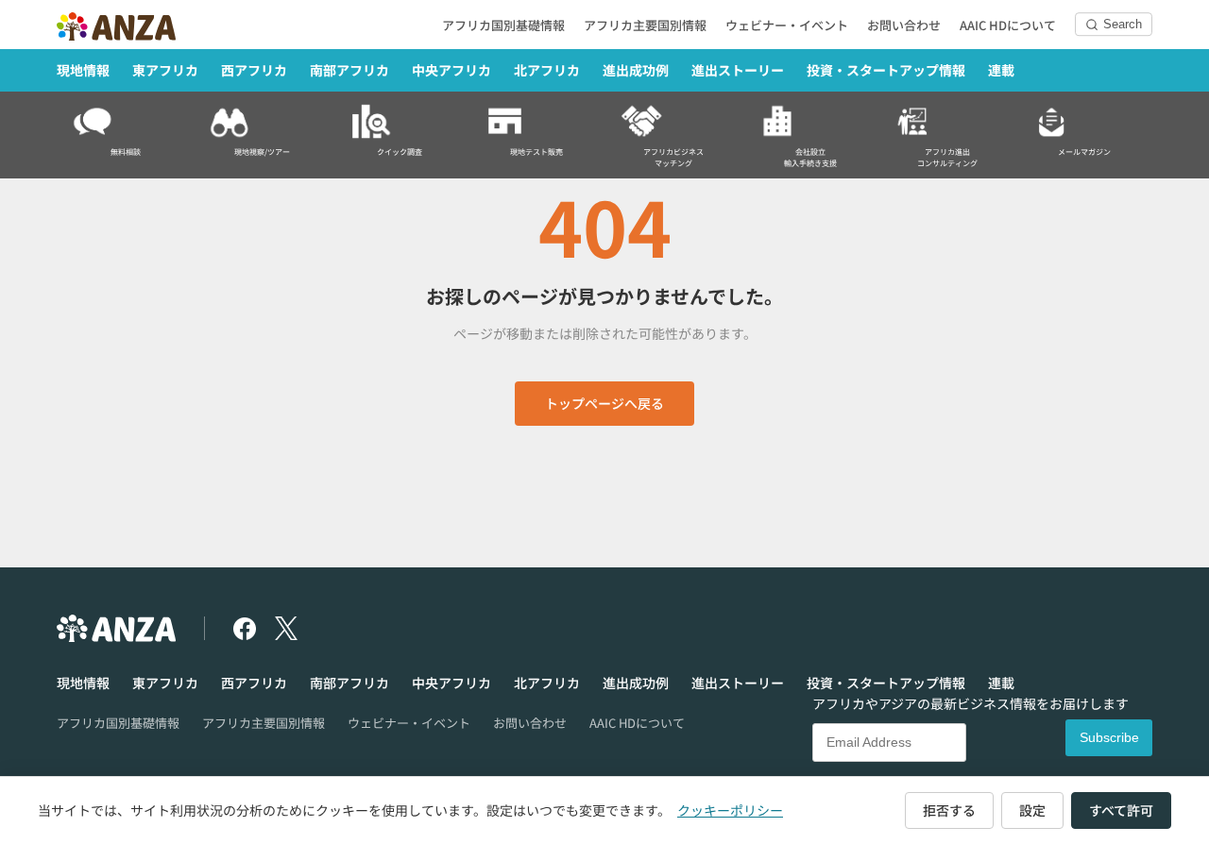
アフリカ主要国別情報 (645, 25)
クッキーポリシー (730, 810)
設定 (1032, 810)
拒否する (949, 810)
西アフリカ (254, 69)
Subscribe (1109, 737)
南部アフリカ (349, 69)
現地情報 (83, 69)
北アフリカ (547, 69)
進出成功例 (636, 69)
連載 (1001, 69)
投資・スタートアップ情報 (886, 69)
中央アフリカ (451, 69)
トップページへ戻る (604, 403)
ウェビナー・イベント (786, 25)
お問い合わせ (904, 25)
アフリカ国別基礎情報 (503, 25)
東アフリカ (165, 69)
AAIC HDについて (1008, 25)
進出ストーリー (737, 69)
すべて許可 (1121, 810)
